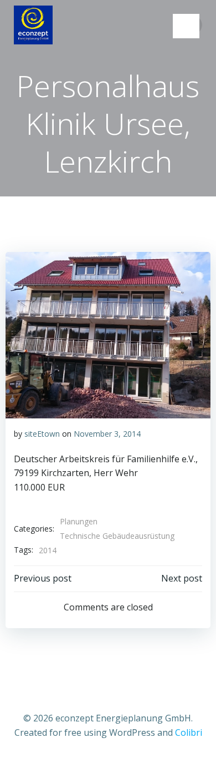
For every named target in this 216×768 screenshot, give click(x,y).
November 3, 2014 (107, 433)
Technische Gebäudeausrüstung (117, 535)
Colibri (188, 732)
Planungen (78, 521)
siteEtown (42, 433)
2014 (47, 550)
